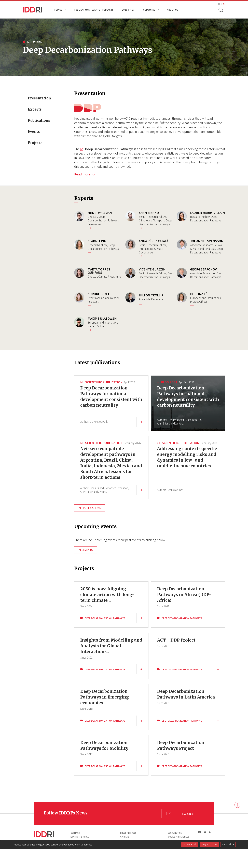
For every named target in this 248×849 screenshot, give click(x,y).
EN (224, 4)
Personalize (228, 844)
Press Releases (128, 832)
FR (219, 4)
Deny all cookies (209, 844)
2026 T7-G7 (128, 9)
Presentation (39, 98)
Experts (35, 109)
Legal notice (175, 832)
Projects (35, 143)
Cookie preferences (178, 836)
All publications (90, 508)
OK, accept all (189, 844)
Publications (39, 120)
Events (34, 131)
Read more (82, 174)
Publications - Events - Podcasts (94, 9)
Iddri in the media (80, 836)
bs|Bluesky (205, 832)
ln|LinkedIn (210, 832)
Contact (75, 832)
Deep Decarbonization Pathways (109, 149)
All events (86, 550)
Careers (124, 836)
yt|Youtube (199, 832)
